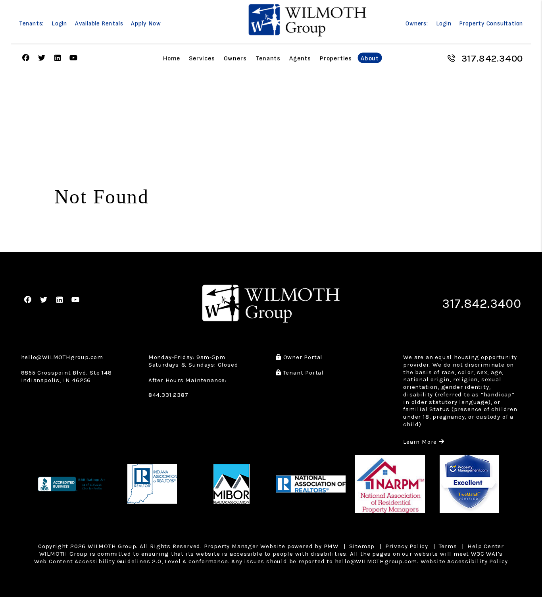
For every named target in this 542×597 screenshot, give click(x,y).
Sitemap (362, 546)
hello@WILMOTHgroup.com (62, 357)
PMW (331, 546)
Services (202, 58)
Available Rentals (99, 23)
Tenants (268, 58)
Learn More (423, 441)
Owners (235, 58)
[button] (26, 58)
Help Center (485, 546)
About (370, 58)
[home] (307, 20)
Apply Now (146, 23)
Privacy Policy (406, 546)
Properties (336, 58)
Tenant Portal (302, 372)
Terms (448, 546)
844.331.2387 (168, 394)
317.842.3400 (492, 58)
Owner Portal (302, 357)
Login (59, 23)
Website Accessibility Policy (464, 561)
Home (171, 58)
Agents (300, 58)
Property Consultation (491, 23)
